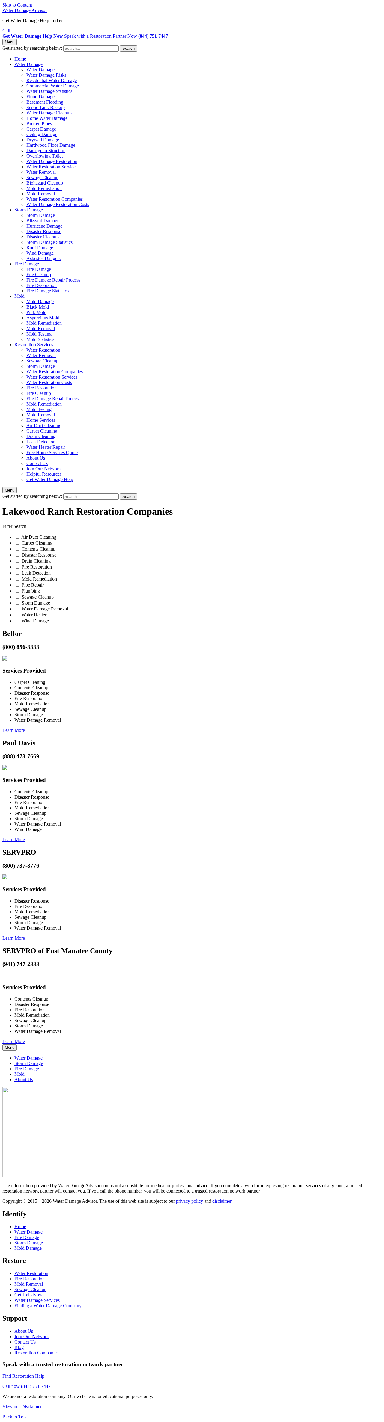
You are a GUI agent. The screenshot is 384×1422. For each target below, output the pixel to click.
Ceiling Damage (41, 134)
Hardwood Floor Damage (50, 145)
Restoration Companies (36, 1352)
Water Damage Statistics (49, 91)
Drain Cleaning (41, 436)
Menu (9, 42)
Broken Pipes (39, 123)
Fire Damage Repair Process (53, 279)
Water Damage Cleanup (49, 112)
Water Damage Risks (46, 75)
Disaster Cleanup (42, 236)
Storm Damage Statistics (49, 242)
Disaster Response (43, 231)
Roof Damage (39, 247)
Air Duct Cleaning (44, 425)
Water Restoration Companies (54, 199)
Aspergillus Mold (42, 317)
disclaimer (221, 1201)
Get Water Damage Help (49, 479)
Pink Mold (36, 312)
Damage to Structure (45, 150)
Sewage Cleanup (42, 177)
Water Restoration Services (51, 166)
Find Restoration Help (23, 1376)
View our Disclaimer (22, 1406)
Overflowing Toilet (44, 155)
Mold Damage (40, 301)
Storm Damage (28, 209)
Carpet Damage (41, 129)
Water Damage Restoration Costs (57, 204)
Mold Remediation (44, 188)
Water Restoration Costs (49, 382)
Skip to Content (17, 4)
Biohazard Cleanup (44, 182)
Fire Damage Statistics (47, 290)
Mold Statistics (40, 339)
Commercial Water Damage (52, 85)
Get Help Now (28, 1294)
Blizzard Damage (42, 220)
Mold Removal (40, 193)
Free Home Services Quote (52, 452)
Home (20, 58)
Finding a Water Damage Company (48, 1305)
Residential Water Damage (51, 80)
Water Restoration (43, 350)
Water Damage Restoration (51, 161)
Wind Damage (40, 253)
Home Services (40, 420)
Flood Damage (40, 96)
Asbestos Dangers (43, 258)
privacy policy (189, 1201)
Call (6, 30)
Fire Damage (26, 263)
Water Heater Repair (45, 447)
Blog (19, 1347)
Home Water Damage (47, 118)
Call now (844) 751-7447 (26, 1386)
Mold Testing (39, 333)
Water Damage (28, 64)
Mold (19, 296)
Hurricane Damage (44, 226)
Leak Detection (41, 441)
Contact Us (37, 463)
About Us (35, 457)
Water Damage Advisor (24, 10)
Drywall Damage (42, 139)
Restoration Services (33, 344)
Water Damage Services (37, 1300)
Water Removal (41, 172)
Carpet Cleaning (41, 430)
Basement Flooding (44, 102)
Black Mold (37, 306)
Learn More (13, 730)
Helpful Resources (44, 474)
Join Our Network (43, 468)
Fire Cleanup (38, 274)
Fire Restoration (41, 285)
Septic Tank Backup (45, 107)
